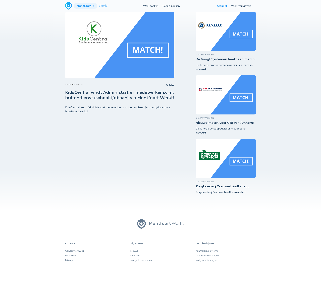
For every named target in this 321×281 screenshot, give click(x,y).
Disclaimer (70, 255)
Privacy (69, 260)
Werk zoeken (150, 6)
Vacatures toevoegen (207, 255)
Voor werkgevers (241, 6)
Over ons (135, 255)
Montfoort (84, 6)
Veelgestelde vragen (206, 260)
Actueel (222, 6)
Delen (169, 85)
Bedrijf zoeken (171, 6)
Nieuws (134, 250)
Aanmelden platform (207, 250)
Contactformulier (74, 250)
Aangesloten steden (141, 260)
